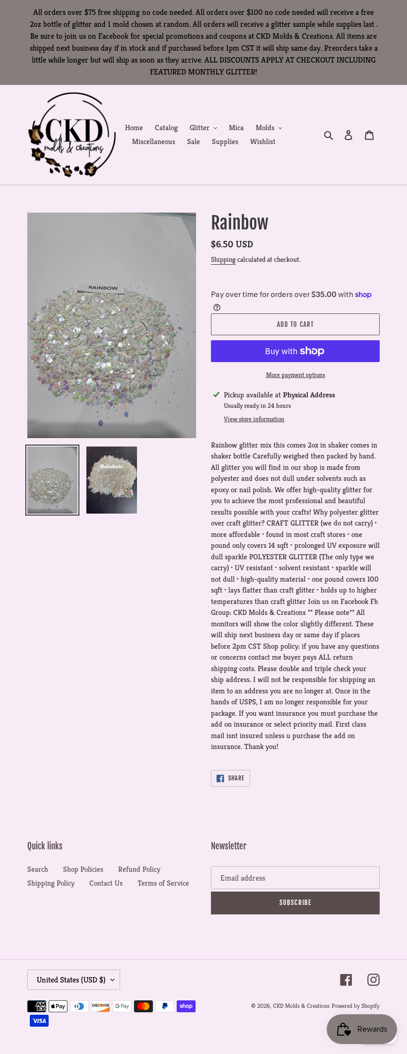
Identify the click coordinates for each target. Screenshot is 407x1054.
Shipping (223, 259)
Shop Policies (83, 869)
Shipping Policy (50, 883)
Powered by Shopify (356, 1005)
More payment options (295, 375)
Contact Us (106, 883)
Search (37, 869)
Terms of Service (163, 883)
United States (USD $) (71, 980)
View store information (254, 419)
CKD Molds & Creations (301, 1005)
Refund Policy (139, 869)
